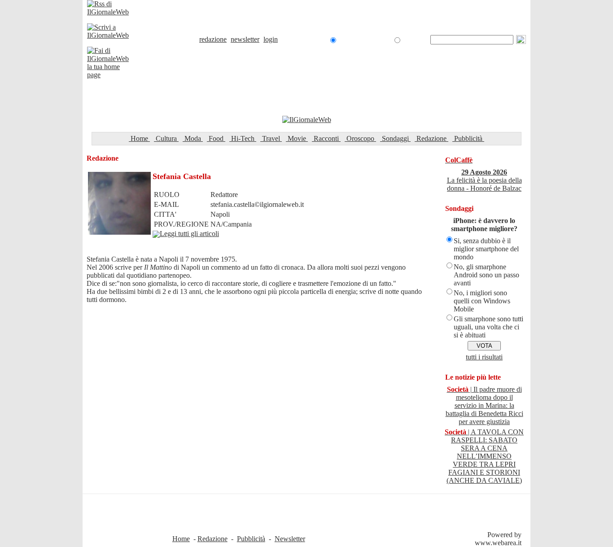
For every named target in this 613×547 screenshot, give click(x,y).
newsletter (245, 39)
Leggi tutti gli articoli (189, 233)
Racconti (326, 138)
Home (139, 138)
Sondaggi (395, 138)
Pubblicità (468, 138)
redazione (213, 39)
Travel (271, 138)
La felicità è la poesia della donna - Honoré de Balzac (484, 180)
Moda (193, 138)
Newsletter (290, 539)
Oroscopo (360, 138)
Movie (297, 138)
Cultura (166, 138)
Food (216, 138)
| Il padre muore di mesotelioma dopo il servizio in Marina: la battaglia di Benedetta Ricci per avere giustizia (484, 405)
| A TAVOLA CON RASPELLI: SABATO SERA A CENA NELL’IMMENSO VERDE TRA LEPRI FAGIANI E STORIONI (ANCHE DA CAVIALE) (484, 456)
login (270, 39)
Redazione (431, 138)
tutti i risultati (484, 357)
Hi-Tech (242, 138)
